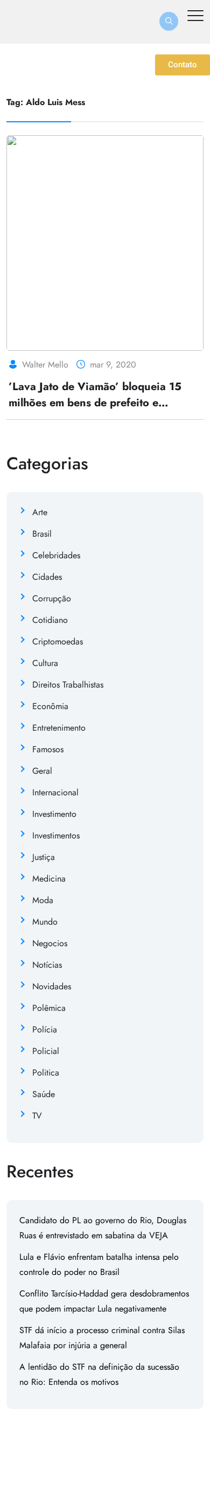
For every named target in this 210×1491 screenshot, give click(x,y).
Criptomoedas (57, 641)
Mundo (45, 922)
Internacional (55, 792)
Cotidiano (50, 620)
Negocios (49, 943)
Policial (45, 1051)
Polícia (44, 1029)
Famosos (48, 749)
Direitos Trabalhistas (67, 684)
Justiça (43, 857)
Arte (39, 512)
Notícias (47, 965)
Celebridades (56, 555)
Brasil (42, 534)
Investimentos (56, 835)
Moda (42, 900)
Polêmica (49, 1008)
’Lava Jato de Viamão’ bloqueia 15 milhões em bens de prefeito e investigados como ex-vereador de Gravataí (95, 411)
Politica (45, 1072)
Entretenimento (59, 728)
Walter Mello (45, 364)
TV (37, 1115)
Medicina (49, 878)
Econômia (50, 706)
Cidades (47, 577)
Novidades (51, 986)
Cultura (45, 663)
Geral (42, 771)
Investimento (54, 814)
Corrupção (51, 598)
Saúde (43, 1094)
